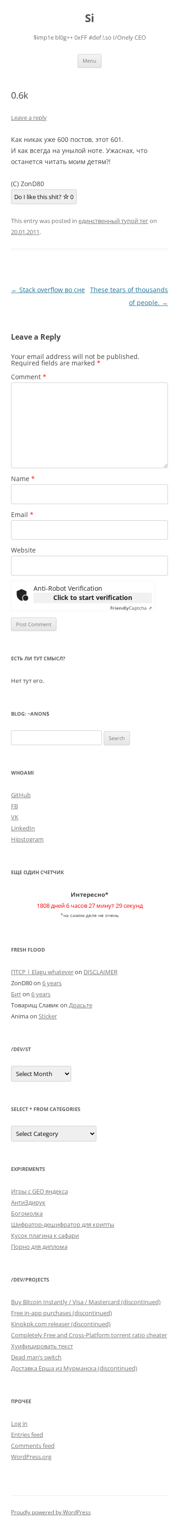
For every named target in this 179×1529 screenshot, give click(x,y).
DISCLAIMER (100, 972)
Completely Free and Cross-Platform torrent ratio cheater (89, 1335)
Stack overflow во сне (48, 289)
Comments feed (33, 1445)
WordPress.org (31, 1457)
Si (89, 18)
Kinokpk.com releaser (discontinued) (61, 1324)
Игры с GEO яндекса (39, 1191)
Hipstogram (27, 839)
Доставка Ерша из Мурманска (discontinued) (74, 1368)
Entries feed (27, 1434)
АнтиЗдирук (28, 1202)
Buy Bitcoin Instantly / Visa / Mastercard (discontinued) (86, 1302)
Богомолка (27, 1213)
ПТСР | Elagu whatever (42, 972)
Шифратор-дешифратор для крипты (62, 1224)
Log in (19, 1423)
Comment (28, 376)
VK (14, 817)
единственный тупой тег (113, 221)
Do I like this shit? (43, 197)
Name (23, 478)
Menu (89, 60)
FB (14, 806)
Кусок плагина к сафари (45, 1235)
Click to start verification (92, 597)
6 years (52, 983)
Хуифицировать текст (42, 1346)
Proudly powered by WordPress (51, 1512)
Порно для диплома (39, 1246)
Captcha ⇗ (131, 608)
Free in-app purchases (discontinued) (61, 1313)
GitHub (21, 795)
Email (22, 514)
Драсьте (80, 1005)
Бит (16, 994)
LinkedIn (23, 828)
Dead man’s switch (36, 1357)
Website (23, 550)
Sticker (48, 1016)
